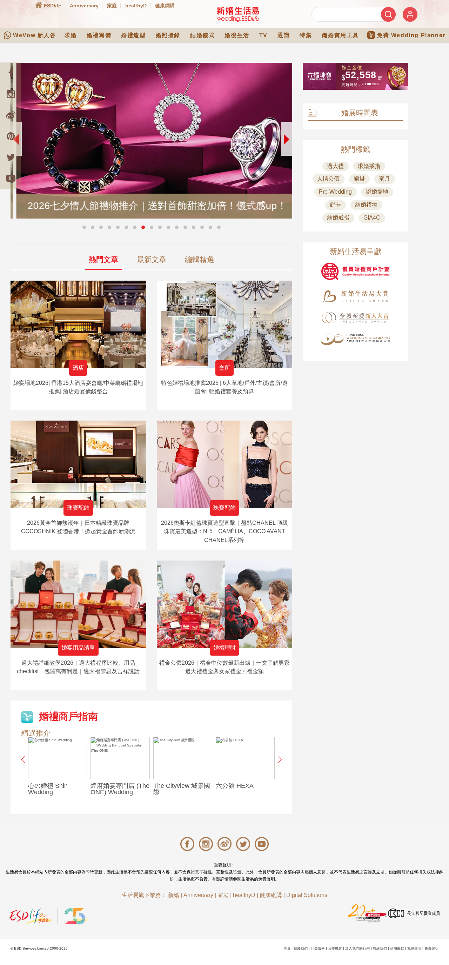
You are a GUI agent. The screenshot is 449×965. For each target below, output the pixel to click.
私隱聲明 (414, 948)
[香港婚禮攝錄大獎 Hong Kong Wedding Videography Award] (355, 339)
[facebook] (10, 72)
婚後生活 (236, 35)
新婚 (173, 895)
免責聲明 (266, 879)
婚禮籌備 (99, 35)
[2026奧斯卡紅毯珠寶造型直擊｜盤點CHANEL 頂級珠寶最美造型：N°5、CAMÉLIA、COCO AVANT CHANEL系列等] (225, 464)
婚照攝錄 (168, 35)
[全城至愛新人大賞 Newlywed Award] (355, 318)
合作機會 (335, 948)
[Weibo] (10, 115)
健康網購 (165, 5)
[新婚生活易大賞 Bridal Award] (355, 296)
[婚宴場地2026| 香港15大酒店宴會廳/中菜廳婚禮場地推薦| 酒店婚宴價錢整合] (78, 324)
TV (263, 35)
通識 (283, 35)
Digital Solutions (306, 895)
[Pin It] (10, 136)
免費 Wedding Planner (411, 35)
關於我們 (301, 948)
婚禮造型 (133, 35)
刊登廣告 (318, 948)
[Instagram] (10, 94)
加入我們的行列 (357, 948)
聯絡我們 (380, 948)
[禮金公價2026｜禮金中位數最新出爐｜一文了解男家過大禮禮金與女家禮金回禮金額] (225, 604)
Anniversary (84, 5)
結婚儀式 (202, 35)
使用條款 (397, 948)
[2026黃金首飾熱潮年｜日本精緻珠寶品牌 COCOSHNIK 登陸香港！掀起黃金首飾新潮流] (78, 464)
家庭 (112, 5)
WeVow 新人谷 (34, 35)
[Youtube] (10, 178)
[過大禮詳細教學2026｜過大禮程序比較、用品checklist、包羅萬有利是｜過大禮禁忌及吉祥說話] (78, 604)
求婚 (71, 35)
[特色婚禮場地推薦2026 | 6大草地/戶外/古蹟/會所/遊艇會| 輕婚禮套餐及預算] (225, 324)
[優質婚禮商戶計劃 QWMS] (355, 271)
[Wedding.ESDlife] (238, 14)
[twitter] (10, 157)
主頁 (286, 948)
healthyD (136, 5)
